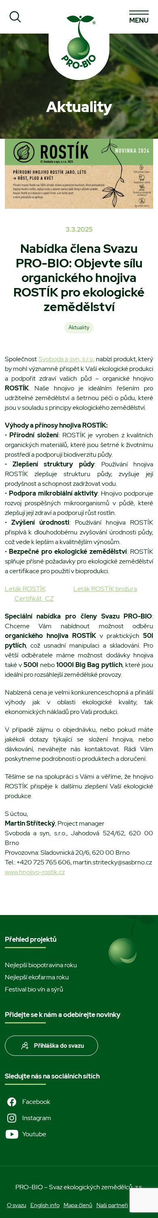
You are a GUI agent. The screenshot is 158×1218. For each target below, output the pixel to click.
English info (45, 1205)
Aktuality (79, 327)
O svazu (16, 1205)
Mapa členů (78, 1205)
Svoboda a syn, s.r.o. (66, 359)
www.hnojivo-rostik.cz (35, 872)
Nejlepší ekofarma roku (37, 977)
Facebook (36, 1101)
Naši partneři (112, 1205)
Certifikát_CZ (34, 598)
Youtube (34, 1134)
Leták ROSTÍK (25, 589)
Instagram (36, 1118)
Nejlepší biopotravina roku (41, 965)
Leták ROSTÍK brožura (105, 589)
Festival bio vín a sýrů (34, 989)
